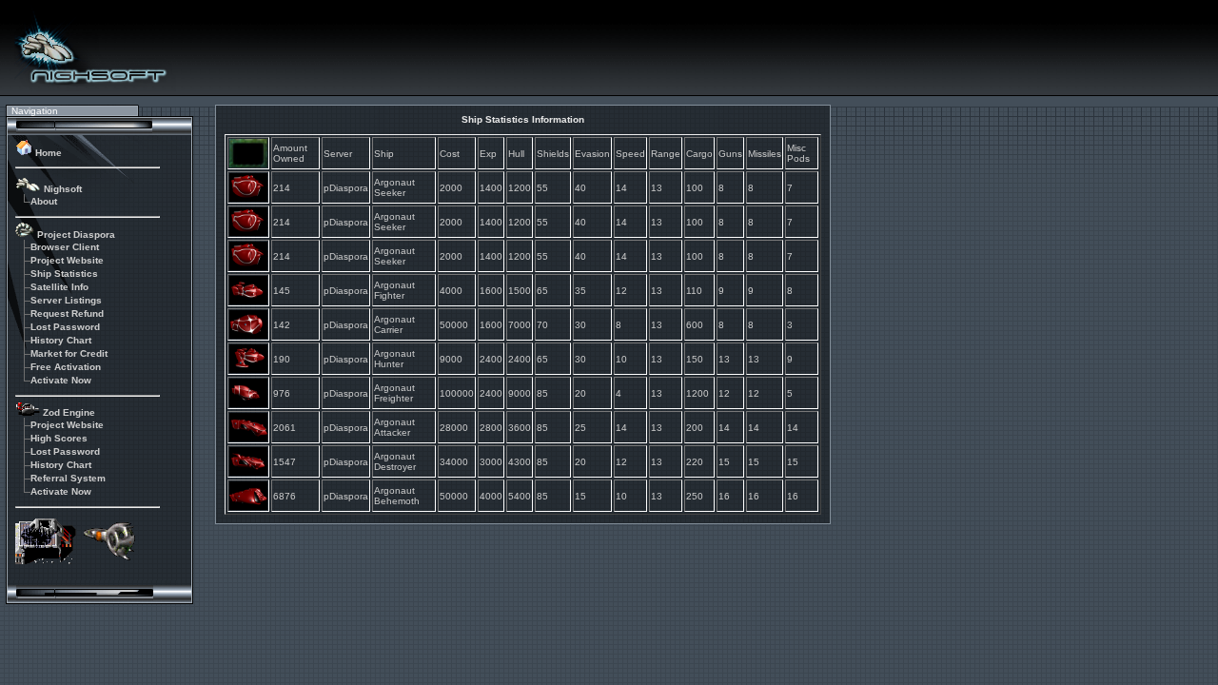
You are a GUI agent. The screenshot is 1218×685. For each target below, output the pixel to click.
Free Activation (65, 367)
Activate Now (60, 380)
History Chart (60, 340)
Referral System (68, 478)
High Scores (59, 438)
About (43, 201)
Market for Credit (69, 353)
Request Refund (67, 313)
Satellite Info (59, 287)
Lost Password (65, 327)
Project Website (67, 260)
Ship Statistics (64, 273)
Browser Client (64, 247)
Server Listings (66, 300)
